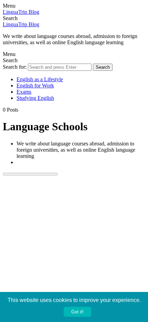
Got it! (77, 311)
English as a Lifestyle (40, 79)
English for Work (35, 85)
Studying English (35, 98)
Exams (24, 92)
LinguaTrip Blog (21, 12)
